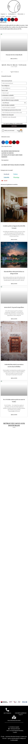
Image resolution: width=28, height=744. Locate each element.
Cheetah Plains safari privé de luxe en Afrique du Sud (14, 273)
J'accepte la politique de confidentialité (13, 123)
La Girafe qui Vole (7, 165)
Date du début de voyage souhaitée (10, 100)
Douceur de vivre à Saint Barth (14, 55)
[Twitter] (5, 19)
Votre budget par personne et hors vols (11, 110)
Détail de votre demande (7, 115)
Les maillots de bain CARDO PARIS (11, 155)
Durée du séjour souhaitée (7, 105)
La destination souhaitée (7, 95)
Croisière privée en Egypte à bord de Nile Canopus (14, 227)
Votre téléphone (5, 85)
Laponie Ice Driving (7, 153)
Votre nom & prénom (6, 80)
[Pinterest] (16, 19)
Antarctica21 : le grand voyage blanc (14, 307)
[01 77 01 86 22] (7, 709)
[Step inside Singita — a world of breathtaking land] (7, 685)
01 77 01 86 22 (7, 713)
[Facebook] (2, 19)
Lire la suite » (14, 58)
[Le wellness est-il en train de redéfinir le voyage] (20, 625)
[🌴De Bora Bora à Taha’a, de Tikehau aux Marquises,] (7, 615)
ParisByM (4, 157)
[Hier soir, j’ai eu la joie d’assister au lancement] (20, 503)
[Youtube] (9, 19)
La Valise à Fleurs (18, 165)
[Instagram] (12, 19)
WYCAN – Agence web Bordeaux (10, 738)
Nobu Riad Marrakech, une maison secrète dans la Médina (14, 365)
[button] (4, 14)
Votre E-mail (4, 90)
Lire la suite (14, 239)
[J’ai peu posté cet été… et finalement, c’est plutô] (7, 499)
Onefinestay (15, 151)
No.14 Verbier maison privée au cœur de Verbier (14, 400)
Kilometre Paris (6, 151)
